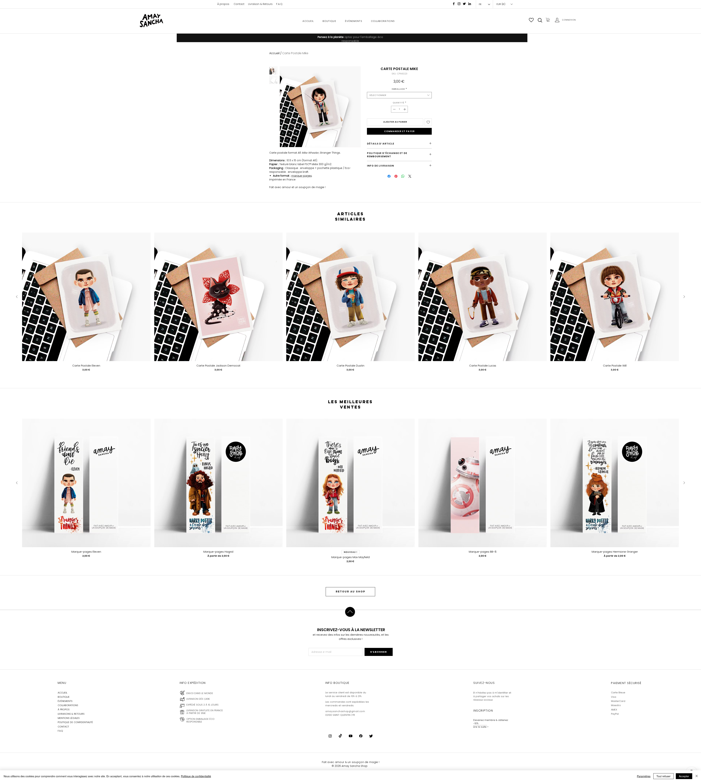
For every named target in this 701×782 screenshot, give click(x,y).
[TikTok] (340, 736)
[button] (540, 20)
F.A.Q (279, 4)
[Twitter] (371, 736)
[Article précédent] (17, 296)
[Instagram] (459, 4)
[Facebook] (454, 4)
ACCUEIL (62, 692)
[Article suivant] (684, 296)
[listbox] (504, 4)
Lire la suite (480, 727)
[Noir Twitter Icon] (464, 4)
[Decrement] (394, 109)
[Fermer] (696, 776)
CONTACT (63, 726)
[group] (350, 304)
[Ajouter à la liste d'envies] (428, 122)
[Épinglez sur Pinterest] (396, 176)
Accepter (684, 776)
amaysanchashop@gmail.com (345, 711)
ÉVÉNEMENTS (65, 701)
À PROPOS (64, 709)
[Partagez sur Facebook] (389, 176)
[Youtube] (350, 736)
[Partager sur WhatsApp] (403, 176)
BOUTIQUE (64, 697)
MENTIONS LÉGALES (69, 718)
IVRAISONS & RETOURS (72, 714)
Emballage (399, 89)
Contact (239, 4)
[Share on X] (410, 176)
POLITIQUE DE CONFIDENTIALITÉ (75, 722)
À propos (223, 4)
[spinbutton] (399, 109)
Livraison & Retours (260, 4)
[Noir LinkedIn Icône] (470, 4)
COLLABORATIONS (68, 705)
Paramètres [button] (643, 776)
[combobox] (399, 95)
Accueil (274, 53)
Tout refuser (663, 776)
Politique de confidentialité (196, 776)
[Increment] (405, 109)
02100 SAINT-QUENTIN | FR (340, 715)
